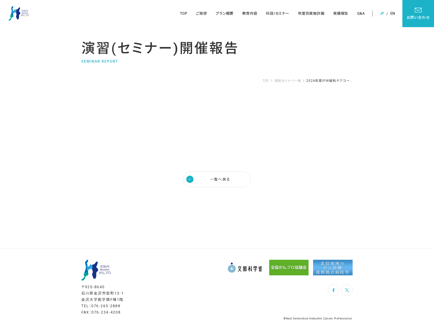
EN (392, 13)
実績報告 (340, 13)
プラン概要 (225, 13)
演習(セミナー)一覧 (287, 80)
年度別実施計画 (311, 13)
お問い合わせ (418, 17)
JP (382, 13)
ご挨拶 (201, 13)
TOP (183, 13)
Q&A (361, 13)
